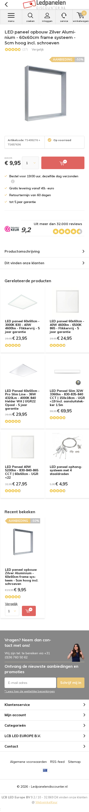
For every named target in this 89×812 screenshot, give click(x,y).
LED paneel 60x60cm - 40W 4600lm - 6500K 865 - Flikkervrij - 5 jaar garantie (67, 326)
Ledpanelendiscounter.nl (49, 786)
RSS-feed (57, 762)
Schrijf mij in (70, 682)
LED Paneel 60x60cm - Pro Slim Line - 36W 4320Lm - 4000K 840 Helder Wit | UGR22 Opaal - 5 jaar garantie (22, 400)
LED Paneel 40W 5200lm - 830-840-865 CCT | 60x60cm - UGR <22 (21, 472)
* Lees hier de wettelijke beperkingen (30, 691)
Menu (11, 21)
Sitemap (74, 762)
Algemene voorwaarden (28, 762)
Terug (6, 4)
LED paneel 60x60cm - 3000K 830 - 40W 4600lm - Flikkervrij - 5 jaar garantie (22, 326)
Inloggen (47, 21)
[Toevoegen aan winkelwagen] (29, 611)
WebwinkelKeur (46, 802)
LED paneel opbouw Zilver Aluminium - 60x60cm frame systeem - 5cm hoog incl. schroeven (21, 577)
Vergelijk (38, 49)
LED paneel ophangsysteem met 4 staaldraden (66, 470)
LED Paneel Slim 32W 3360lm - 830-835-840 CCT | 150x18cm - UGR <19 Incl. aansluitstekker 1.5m (67, 398)
